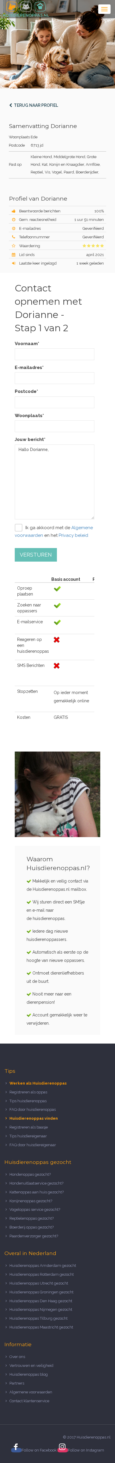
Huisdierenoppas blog (28, 1374)
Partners (16, 1383)
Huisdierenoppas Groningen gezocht (41, 1292)
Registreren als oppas (28, 1092)
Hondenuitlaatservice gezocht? (36, 1183)
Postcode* (26, 391)
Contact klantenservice (29, 1401)
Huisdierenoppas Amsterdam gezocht (42, 1265)
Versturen (36, 555)
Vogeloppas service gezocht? (34, 1209)
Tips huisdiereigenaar (28, 1136)
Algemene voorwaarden (30, 1392)
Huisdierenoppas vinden (33, 1118)
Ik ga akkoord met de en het (54, 531)
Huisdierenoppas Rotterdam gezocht (41, 1274)
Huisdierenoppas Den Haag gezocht (40, 1301)
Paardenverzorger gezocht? (33, 1236)
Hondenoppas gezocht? (30, 1174)
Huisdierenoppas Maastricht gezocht (41, 1327)
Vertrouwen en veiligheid (31, 1365)
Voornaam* (27, 343)
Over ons (17, 1356)
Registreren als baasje (28, 1127)
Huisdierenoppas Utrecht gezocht (38, 1283)
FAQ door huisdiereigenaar (32, 1145)
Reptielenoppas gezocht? (31, 1218)
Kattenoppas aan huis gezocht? (36, 1192)
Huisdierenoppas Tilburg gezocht (38, 1318)
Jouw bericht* (30, 439)
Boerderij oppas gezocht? (31, 1227)
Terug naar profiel (35, 105)
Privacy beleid (73, 535)
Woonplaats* (29, 415)
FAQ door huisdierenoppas (33, 1109)
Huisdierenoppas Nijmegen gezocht (40, 1309)
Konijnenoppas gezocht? (30, 1201)
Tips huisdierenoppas (28, 1101)
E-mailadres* (29, 367)
